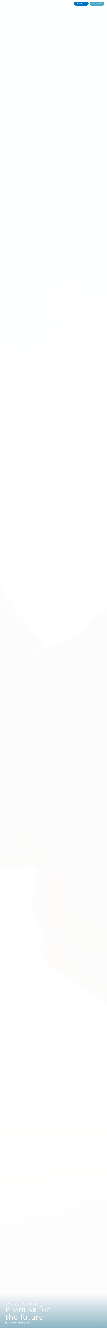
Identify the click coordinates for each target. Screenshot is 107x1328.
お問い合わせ (97, 3)
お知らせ (59, 3)
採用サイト (80, 3)
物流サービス (33, 3)
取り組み (42, 3)
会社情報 (51, 3)
